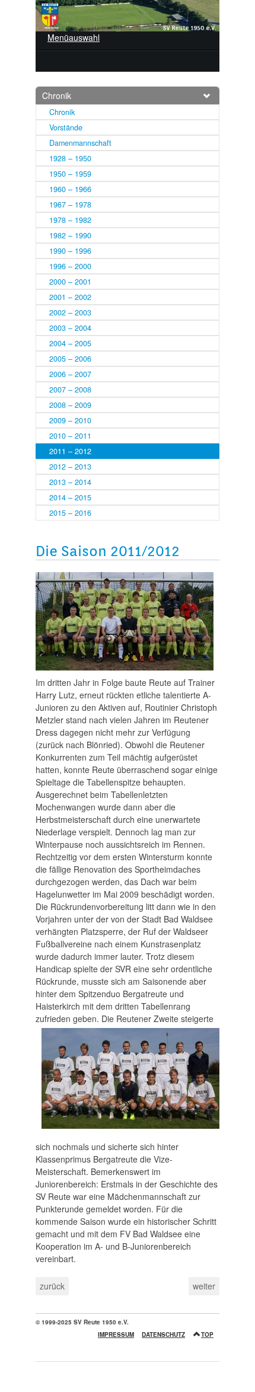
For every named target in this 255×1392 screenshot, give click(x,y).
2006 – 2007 (70, 374)
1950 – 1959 (70, 173)
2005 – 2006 (70, 358)
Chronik (56, 95)
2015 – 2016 (70, 512)
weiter (204, 1286)
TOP (207, 1334)
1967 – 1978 (70, 204)
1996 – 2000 (70, 266)
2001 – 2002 (70, 297)
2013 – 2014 (70, 482)
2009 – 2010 (70, 420)
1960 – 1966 (70, 189)
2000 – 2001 (70, 281)
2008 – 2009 (70, 405)
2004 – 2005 (70, 343)
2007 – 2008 (70, 389)
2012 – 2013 (70, 466)
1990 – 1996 (70, 250)
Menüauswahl (73, 37)
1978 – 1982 (70, 220)
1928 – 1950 (70, 158)
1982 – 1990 (70, 235)
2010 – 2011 (70, 435)
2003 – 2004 (70, 328)
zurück (52, 1286)
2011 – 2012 (70, 451)
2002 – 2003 (70, 312)
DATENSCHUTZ (163, 1334)
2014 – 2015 (70, 497)
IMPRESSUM (116, 1334)
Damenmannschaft (80, 143)
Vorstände (65, 127)
